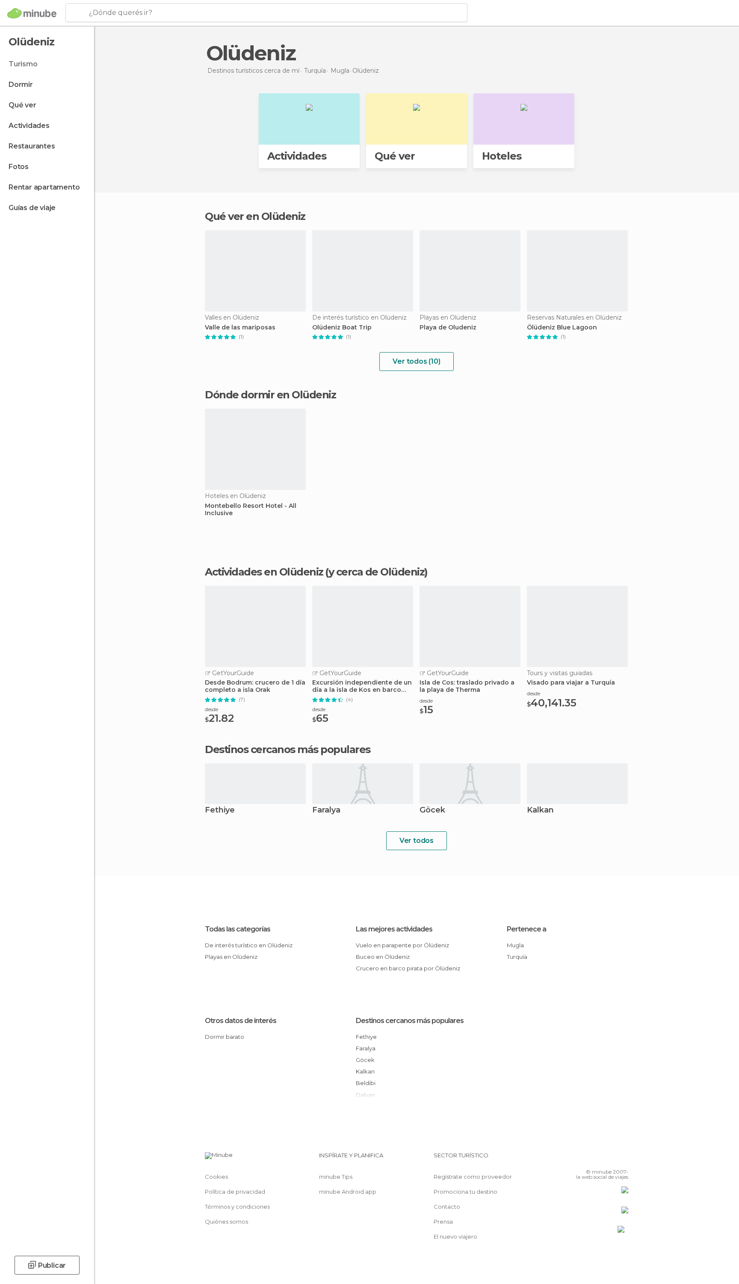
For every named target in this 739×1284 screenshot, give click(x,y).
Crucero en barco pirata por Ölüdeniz (408, 968)
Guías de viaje (32, 208)
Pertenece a (526, 929)
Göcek (432, 811)
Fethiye (220, 811)
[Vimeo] (607, 1158)
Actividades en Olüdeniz (264, 572)
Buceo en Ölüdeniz (383, 956)
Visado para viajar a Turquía (571, 682)
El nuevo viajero (455, 1236)
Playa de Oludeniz (448, 327)
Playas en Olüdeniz (231, 956)
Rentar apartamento (44, 187)
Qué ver (22, 105)
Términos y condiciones (237, 1206)
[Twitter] (593, 1158)
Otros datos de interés (240, 1021)
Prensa (443, 1221)
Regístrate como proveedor (473, 1176)
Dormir (21, 84)
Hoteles (501, 156)
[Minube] (31, 13)
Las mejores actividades (394, 929)
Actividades (29, 126)
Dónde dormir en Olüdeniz (270, 394)
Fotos (19, 167)
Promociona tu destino (465, 1191)
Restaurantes (32, 146)
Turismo (23, 64)
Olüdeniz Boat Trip (342, 327)
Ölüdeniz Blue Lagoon (562, 327)
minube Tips (335, 1176)
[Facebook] (579, 1158)
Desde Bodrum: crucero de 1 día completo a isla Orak (255, 686)
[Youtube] (621, 1158)
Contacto (447, 1206)
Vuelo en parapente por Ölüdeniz (402, 945)
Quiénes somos (226, 1221)
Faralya (326, 811)
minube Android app (347, 1191)
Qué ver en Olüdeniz (255, 216)
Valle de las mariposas (240, 327)
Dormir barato (224, 1036)
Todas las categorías (237, 929)
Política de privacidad (235, 1191)
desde (211, 709)
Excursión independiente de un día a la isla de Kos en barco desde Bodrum (362, 686)
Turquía (517, 956)
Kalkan (540, 811)
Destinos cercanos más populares (287, 749)
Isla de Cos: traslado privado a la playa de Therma (467, 686)
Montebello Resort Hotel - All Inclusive (250, 509)
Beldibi (365, 1082)
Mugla (515, 945)
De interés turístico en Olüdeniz (249, 945)
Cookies (216, 1176)
